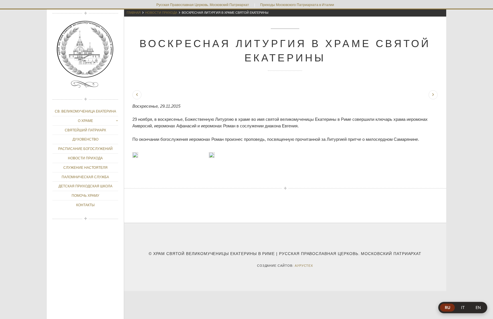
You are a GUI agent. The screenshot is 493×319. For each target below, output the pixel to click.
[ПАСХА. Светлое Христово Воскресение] (433, 94)
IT (463, 307)
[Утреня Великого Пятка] (137, 94)
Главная (134, 12)
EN (478, 307)
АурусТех (304, 265)
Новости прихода (161, 12)
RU (447, 307)
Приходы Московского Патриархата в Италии (297, 5)
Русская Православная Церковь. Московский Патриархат (202, 5)
